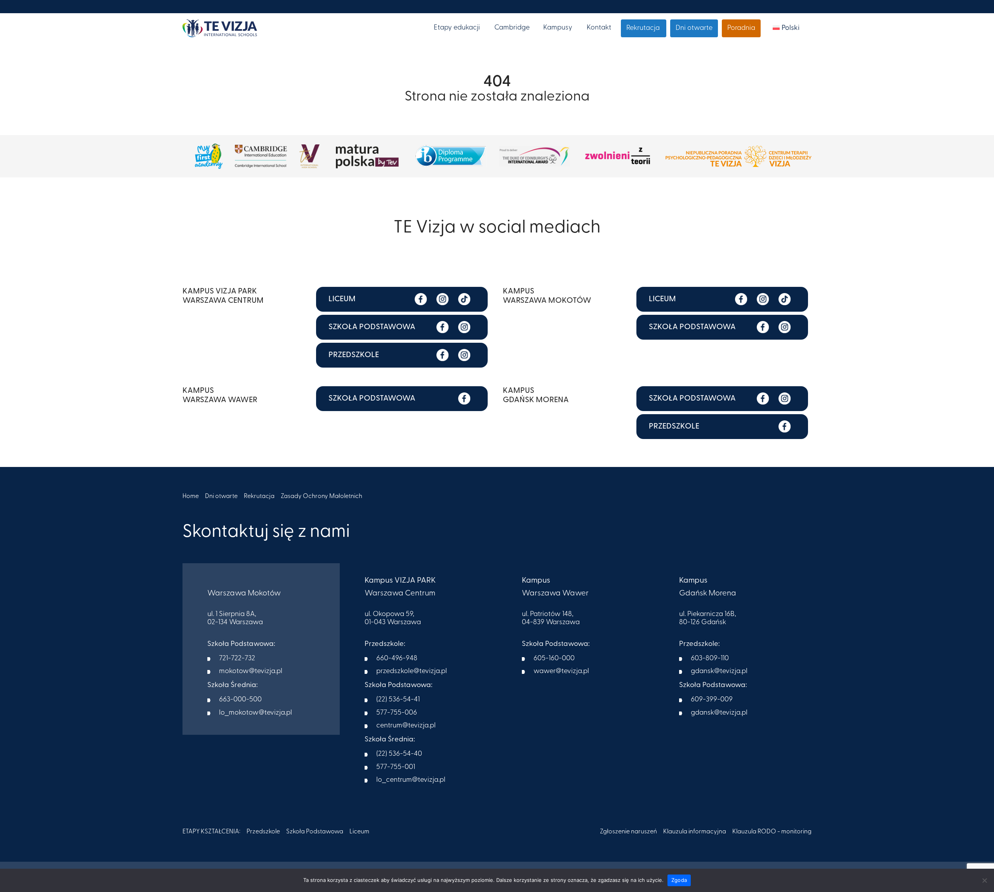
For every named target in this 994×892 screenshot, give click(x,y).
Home (190, 496)
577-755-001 (395, 767)
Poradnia (741, 28)
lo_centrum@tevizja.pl (410, 780)
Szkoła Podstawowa (314, 832)
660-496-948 (396, 658)
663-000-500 (240, 699)
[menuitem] (786, 28)
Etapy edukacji (457, 27)
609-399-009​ (712, 699)
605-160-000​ (554, 658)
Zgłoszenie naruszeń (628, 832)
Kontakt (599, 27)
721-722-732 (237, 658)
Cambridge (512, 27)
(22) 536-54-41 (398, 699)
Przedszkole (263, 832)
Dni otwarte (694, 28)
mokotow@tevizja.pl (250, 671)
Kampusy (557, 27)
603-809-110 (710, 658)
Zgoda (679, 880)
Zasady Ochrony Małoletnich (321, 496)
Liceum (359, 832)
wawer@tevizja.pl (561, 671)
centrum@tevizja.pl (406, 725)
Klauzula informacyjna (694, 832)
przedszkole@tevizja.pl (411, 671)
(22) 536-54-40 (399, 754)
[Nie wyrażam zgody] (984, 880)
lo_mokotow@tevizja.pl (255, 713)
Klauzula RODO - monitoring (772, 832)
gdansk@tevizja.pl (719, 671)
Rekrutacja (643, 28)
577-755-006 (396, 713)
